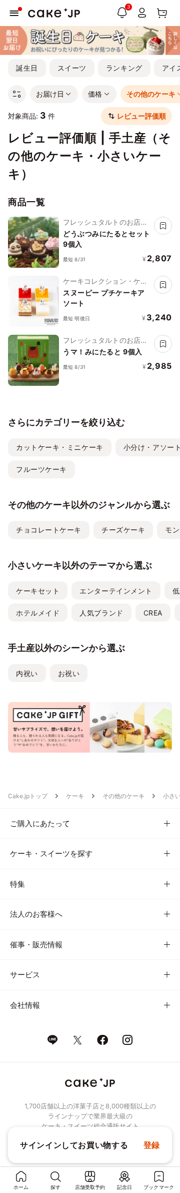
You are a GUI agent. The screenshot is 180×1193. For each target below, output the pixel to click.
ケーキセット (38, 590)
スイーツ (72, 68)
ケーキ (75, 796)
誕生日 (27, 68)
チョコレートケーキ (49, 529)
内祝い (27, 673)
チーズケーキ (123, 529)
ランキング (124, 68)
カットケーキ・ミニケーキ (60, 447)
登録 (152, 1145)
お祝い (69, 673)
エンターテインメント (116, 590)
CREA (153, 613)
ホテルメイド (38, 613)
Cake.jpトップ (28, 796)
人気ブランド (101, 613)
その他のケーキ (123, 796)
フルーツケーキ (41, 469)
